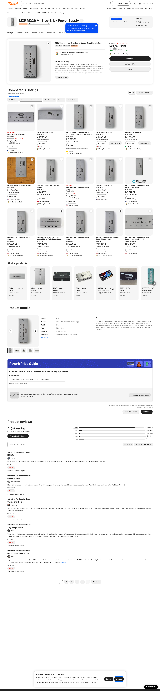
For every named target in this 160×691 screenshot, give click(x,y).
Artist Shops (130, 8)
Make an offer (130, 64)
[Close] (96, 25)
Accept (119, 679)
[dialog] (80, 679)
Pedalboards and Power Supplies (67, 334)
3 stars (76, 433)
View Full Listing (62, 77)
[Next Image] (35, 331)
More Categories (80, 8)
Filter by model (14, 375)
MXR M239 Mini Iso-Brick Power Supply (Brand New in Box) (78, 43)
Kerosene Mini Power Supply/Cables (149, 289)
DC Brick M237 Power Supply (83, 289)
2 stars (76, 436)
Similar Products (23, 33)
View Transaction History (140, 395)
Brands (109, 8)
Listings (10, 33)
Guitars (11, 8)
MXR (57, 318)
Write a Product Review (18, 436)
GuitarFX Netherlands (68, 53)
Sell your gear (123, 3)
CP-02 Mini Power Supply (106, 289)
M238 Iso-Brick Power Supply (38, 289)
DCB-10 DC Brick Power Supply (61, 289)
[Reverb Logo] (13, 3)
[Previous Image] (11, 331)
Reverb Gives (139, 8)
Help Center (148, 8)
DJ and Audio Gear (67, 8)
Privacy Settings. (89, 682)
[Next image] (48, 61)
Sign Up (145, 3)
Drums (58, 8)
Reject (108, 679)
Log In (151, 3)
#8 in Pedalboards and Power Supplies (39, 24)
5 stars (76, 428)
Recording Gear (49, 8)
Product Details (38, 33)
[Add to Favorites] (82, 21)
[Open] (64, 379)
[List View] (133, 92)
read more (63, 562)
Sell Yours (146, 412)
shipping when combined (120, 51)
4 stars (76, 430)
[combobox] (35, 379)
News (114, 8)
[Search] (110, 3)
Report (11, 467)
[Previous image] (11, 61)
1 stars (76, 439)
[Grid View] (130, 92)
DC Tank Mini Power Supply (126, 289)
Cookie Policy (43, 682)
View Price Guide (131, 412)
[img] (80, 52)
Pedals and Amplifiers (21, 8)
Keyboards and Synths (36, 8)
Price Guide (51, 33)
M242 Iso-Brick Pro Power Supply (17, 289)
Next (95, 582)
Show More (44, 337)
